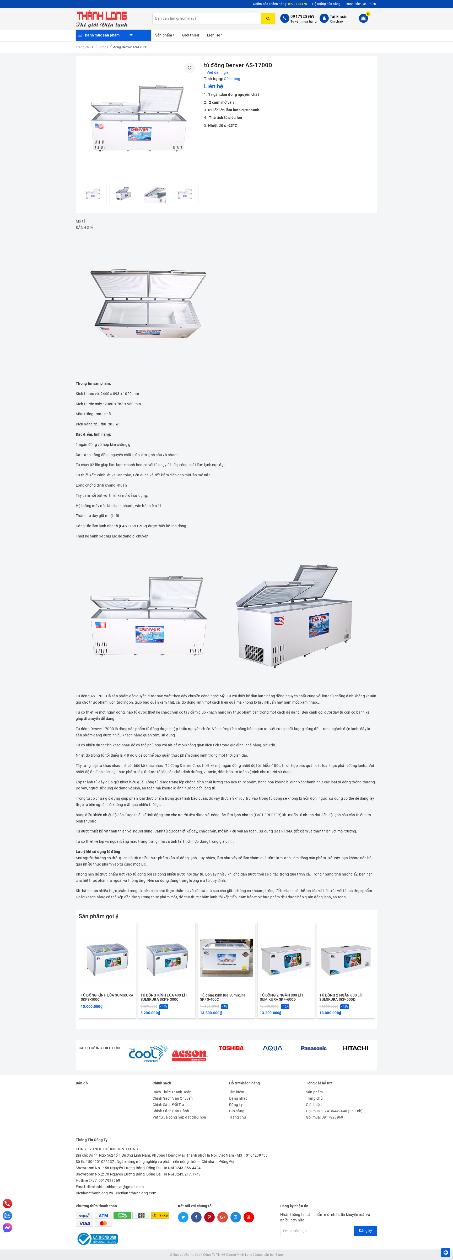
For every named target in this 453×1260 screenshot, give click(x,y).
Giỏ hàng (236, 1111)
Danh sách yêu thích (361, 4)
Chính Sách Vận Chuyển (173, 1098)
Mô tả (80, 221)
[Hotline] (7, 1203)
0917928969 (302, 16)
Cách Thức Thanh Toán (172, 1092)
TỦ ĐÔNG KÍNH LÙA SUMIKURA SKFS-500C (107, 997)
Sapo (279, 1255)
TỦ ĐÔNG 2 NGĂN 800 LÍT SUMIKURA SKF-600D (282, 997)
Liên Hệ (214, 35)
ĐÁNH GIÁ (84, 227)
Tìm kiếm (236, 1092)
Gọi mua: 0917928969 (324, 1117)
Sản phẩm (164, 35)
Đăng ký (236, 1105)
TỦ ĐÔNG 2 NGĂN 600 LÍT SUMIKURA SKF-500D (341, 997)
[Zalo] (7, 1215)
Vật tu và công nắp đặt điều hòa (179, 1117)
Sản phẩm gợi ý (98, 916)
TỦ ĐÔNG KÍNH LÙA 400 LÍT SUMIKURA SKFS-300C (164, 997)
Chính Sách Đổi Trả (168, 1105)
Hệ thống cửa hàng (326, 4)
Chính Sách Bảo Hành (171, 1111)
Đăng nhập (238, 1098)
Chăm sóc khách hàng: (280, 4)
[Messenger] (7, 1227)
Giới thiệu (190, 35)
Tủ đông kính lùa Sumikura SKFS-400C (222, 997)
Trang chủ (237, 1117)
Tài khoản (338, 16)
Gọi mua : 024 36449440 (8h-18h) (334, 1111)
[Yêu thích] (189, 68)
